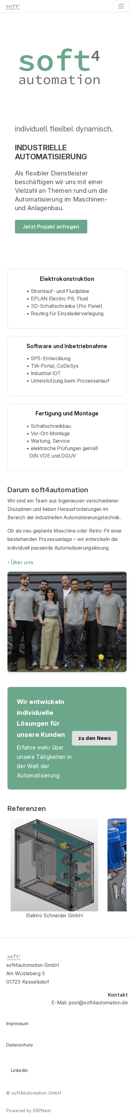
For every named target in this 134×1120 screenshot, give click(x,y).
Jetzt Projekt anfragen (51, 227)
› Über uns (20, 562)
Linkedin (19, 1070)
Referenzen (26, 808)
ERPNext (42, 1110)
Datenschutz (19, 1044)
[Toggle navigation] (121, 6)
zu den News (94, 738)
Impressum (17, 1023)
